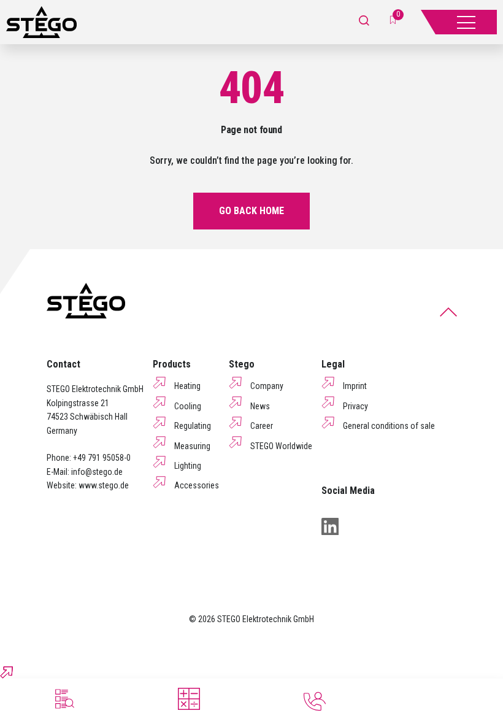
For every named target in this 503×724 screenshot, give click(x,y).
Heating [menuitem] (187, 386)
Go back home (251, 211)
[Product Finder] (63, 699)
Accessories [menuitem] (196, 485)
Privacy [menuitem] (355, 406)
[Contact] (315, 701)
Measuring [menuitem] (192, 446)
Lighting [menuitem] (187, 466)
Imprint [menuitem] (355, 386)
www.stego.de (104, 485)
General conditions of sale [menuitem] (389, 426)
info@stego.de (97, 472)
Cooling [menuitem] (187, 406)
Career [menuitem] (261, 426)
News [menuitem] (260, 406)
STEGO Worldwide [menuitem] (281, 446)
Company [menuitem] (266, 386)
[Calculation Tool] (189, 699)
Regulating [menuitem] (192, 426)
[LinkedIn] (330, 526)
